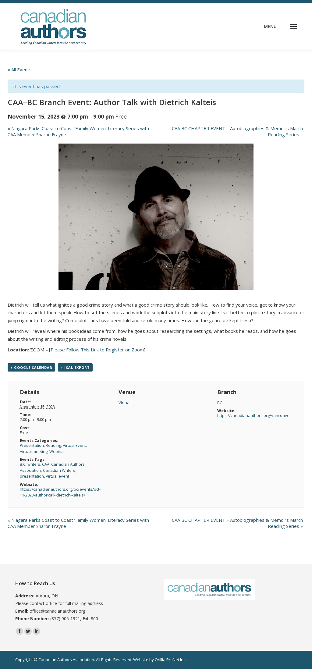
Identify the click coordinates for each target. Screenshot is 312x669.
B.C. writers (30, 464)
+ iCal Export (75, 367)
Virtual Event (74, 445)
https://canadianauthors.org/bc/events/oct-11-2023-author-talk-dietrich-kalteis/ (60, 492)
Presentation (32, 445)
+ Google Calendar (31, 367)
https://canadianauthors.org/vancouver (254, 415)
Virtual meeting (34, 451)
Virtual (124, 402)
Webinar (57, 451)
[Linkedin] (36, 631)
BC (219, 402)
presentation (32, 476)
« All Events (20, 69)
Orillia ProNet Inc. (170, 659)
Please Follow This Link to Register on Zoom (97, 350)
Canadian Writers (59, 470)
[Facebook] (19, 631)
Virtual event (57, 476)
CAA (45, 464)
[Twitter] (28, 631)
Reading (53, 445)
